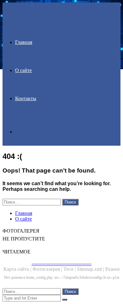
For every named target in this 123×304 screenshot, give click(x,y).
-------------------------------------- (61, 263)
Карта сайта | (17, 269)
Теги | (70, 269)
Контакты (25, 98)
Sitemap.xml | (91, 269)
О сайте (23, 70)
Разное (112, 269)
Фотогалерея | (47, 269)
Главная (23, 42)
